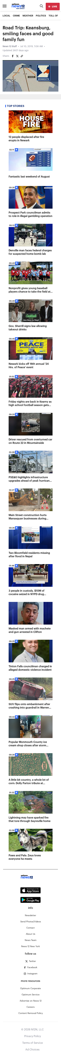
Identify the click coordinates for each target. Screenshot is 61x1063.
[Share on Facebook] (12, 56)
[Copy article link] (21, 56)
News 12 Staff (10, 46)
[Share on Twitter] (17, 56)
